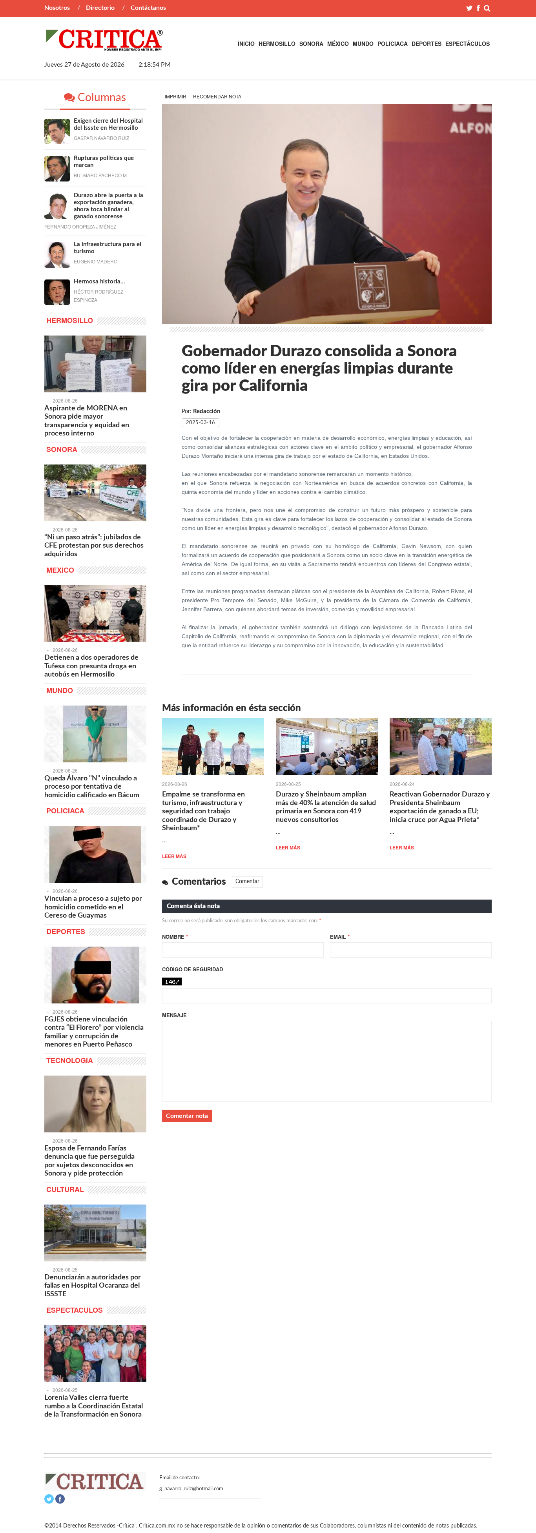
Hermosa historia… (99, 282)
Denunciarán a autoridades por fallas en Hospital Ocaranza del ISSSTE (92, 1286)
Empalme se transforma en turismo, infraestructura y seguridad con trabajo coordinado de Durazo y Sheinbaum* (203, 811)
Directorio (100, 8)
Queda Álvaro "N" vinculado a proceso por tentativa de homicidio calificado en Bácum (91, 787)
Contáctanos (148, 8)
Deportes (426, 43)
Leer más (174, 856)
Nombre (175, 936)
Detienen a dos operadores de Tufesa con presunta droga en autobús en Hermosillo (91, 666)
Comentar (247, 881)
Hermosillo (277, 43)
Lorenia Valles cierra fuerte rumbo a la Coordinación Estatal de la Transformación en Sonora (93, 1406)
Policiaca (392, 43)
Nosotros (57, 8)
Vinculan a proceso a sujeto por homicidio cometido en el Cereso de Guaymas (93, 907)
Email (340, 936)
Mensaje (174, 1015)
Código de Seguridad (192, 969)
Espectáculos (467, 43)
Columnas (100, 97)
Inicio (246, 43)
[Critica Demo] (104, 46)
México (338, 43)
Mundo (363, 43)
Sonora (311, 43)
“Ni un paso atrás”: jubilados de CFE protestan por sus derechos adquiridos (94, 546)
